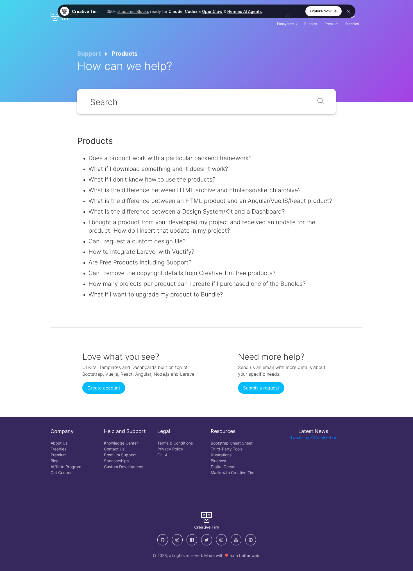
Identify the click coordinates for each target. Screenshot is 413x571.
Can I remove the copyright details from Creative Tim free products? (181, 273)
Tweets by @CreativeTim (313, 437)
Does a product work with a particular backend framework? (169, 158)
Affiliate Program (66, 466)
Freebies (58, 449)
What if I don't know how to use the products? (151, 179)
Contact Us (114, 449)
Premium (59, 454)
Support (89, 53)
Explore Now (321, 11)
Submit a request (261, 388)
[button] (287, 18)
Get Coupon (61, 472)
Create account (103, 388)
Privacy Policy (170, 449)
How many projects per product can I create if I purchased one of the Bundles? (196, 283)
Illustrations (221, 454)
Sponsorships (116, 460)
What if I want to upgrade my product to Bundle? (155, 294)
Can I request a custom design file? (136, 241)
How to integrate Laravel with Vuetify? (141, 251)
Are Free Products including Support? (139, 262)
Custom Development (124, 466)
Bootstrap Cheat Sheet (232, 443)
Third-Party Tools (226, 449)
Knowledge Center (121, 443)
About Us (59, 443)
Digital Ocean (223, 466)
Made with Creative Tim (232, 472)
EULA (162, 454)
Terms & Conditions (175, 443)
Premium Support (120, 454)
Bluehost (218, 460)
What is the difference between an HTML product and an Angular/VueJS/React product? (210, 200)
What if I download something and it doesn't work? (158, 168)
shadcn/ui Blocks (133, 11)
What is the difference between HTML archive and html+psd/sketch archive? (194, 190)
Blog (55, 460)
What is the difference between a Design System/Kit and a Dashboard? (186, 211)
